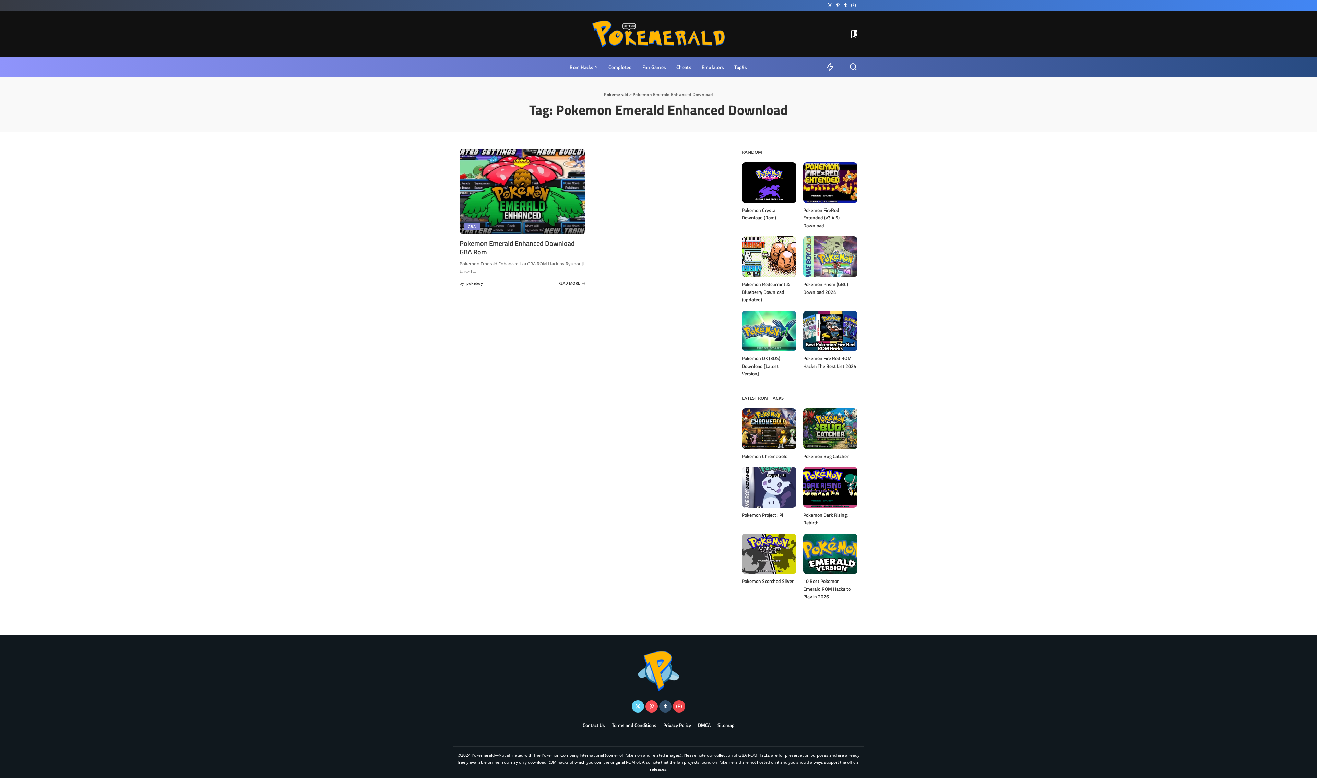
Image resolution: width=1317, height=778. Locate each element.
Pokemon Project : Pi (762, 514)
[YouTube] (853, 5)
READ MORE (569, 283)
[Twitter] (830, 5)
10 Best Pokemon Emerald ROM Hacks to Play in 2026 (827, 588)
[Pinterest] (838, 5)
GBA (472, 226)
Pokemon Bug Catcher (826, 456)
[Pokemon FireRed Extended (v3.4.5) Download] (830, 182)
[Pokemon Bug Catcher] (830, 428)
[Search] (853, 67)
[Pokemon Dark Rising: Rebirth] (830, 487)
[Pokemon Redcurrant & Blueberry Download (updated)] (769, 256)
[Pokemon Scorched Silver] (769, 554)
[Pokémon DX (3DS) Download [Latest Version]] (769, 331)
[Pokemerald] (658, 34)
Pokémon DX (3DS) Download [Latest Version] (761, 366)
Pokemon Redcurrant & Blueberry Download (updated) (766, 291)
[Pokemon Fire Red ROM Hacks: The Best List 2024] (830, 331)
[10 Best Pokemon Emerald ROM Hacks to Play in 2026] (830, 554)
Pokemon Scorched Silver (768, 581)
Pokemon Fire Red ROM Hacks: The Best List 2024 (829, 362)
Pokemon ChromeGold (765, 456)
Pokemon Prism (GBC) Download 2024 (825, 288)
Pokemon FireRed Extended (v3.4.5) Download (821, 217)
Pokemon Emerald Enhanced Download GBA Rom (517, 247)
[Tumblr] (846, 5)
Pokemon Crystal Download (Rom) (759, 214)
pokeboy (474, 283)
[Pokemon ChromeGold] (769, 428)
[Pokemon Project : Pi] (769, 487)
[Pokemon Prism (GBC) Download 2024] (830, 256)
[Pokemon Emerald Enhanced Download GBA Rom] (522, 191)
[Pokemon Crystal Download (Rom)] (769, 182)
